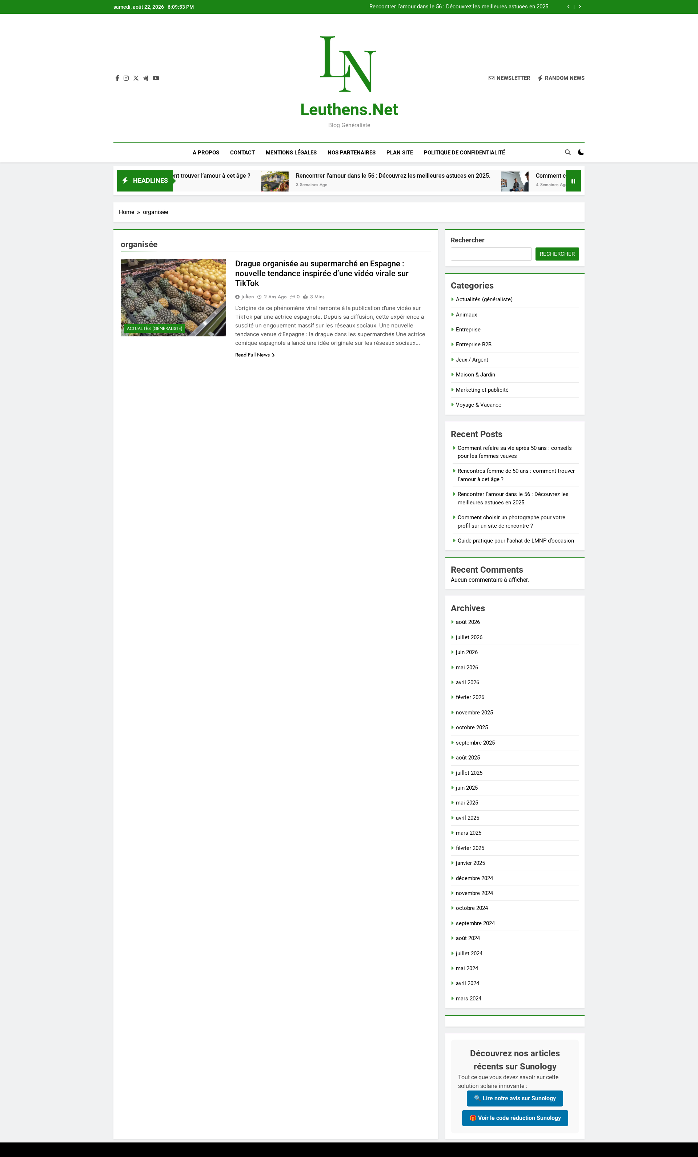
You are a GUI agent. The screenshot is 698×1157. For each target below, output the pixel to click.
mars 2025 (468, 833)
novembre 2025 (474, 712)
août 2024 (468, 938)
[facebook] (117, 78)
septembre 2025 (475, 742)
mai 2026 (467, 667)
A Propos (206, 152)
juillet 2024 (469, 953)
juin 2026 (467, 652)
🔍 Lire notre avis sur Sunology (515, 1098)
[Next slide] (580, 7)
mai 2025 (467, 802)
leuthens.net (349, 109)
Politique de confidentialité (464, 152)
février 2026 (470, 697)
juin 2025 (467, 788)
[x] (136, 78)
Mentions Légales (291, 152)
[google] (146, 78)
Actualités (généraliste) (154, 328)
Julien (247, 296)
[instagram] (126, 78)
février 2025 (470, 848)
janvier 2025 (470, 863)
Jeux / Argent (472, 359)
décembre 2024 (474, 878)
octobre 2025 (472, 727)
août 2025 (468, 757)
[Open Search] (568, 152)
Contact (242, 152)
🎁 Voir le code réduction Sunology (515, 1117)
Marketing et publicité (482, 390)
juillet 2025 (469, 773)
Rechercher (468, 240)
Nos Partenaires (352, 152)
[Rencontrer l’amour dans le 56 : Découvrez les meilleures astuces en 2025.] (237, 185)
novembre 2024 (474, 893)
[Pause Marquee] (573, 181)
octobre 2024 (472, 908)
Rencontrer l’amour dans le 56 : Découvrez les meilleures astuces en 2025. (459, 7)
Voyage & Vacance (478, 405)
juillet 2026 (469, 637)
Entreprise (468, 329)
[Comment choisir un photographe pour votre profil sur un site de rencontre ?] (477, 185)
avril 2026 (467, 682)
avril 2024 (467, 983)
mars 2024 (468, 998)
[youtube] (156, 78)
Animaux (466, 314)
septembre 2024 (475, 923)
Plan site (399, 152)
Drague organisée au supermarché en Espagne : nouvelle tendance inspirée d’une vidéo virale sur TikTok (322, 273)
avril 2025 (467, 818)
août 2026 (468, 622)
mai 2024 (467, 968)
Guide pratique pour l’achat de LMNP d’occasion (516, 540)
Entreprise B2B (474, 344)
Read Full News (252, 354)
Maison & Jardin (475, 374)
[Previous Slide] (569, 7)
